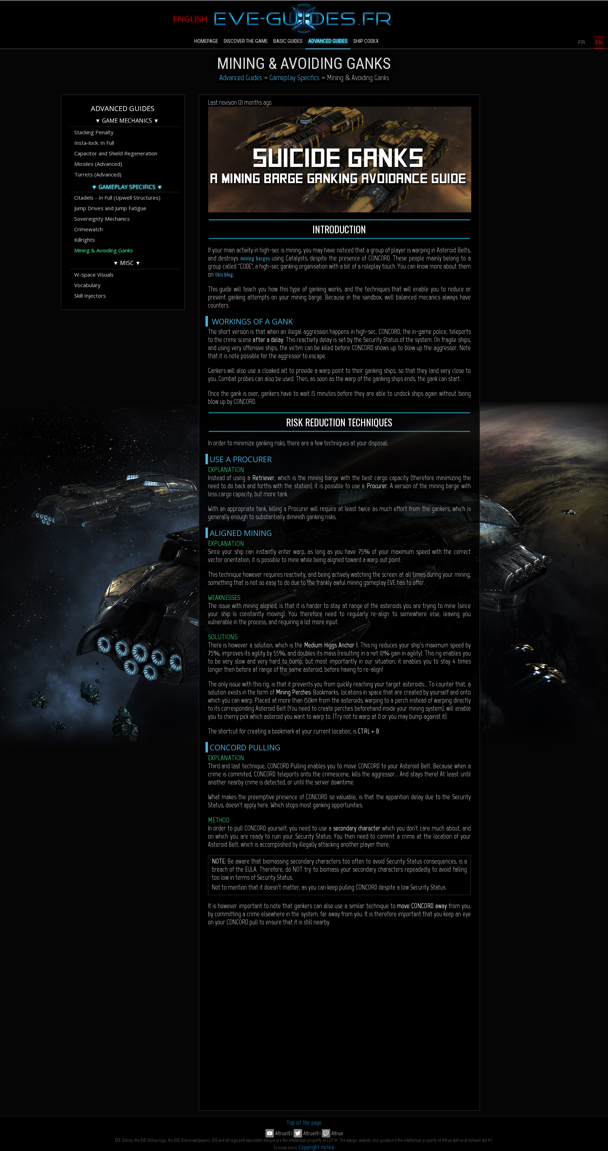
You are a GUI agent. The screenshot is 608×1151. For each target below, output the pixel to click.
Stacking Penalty (94, 132)
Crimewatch (88, 229)
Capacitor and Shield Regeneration (115, 153)
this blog (224, 274)
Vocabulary (87, 285)
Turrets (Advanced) (97, 174)
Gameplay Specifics (294, 77)
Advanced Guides (240, 77)
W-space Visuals (94, 274)
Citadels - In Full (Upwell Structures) (117, 197)
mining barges (256, 258)
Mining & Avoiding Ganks (103, 250)
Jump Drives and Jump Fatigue (110, 208)
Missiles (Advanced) (98, 163)
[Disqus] (339, 1020)
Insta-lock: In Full (94, 142)
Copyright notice (317, 1147)
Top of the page (304, 1122)
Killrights (84, 239)
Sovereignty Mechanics (102, 218)
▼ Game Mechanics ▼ (127, 120)
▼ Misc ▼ (127, 263)
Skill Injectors (90, 295)
